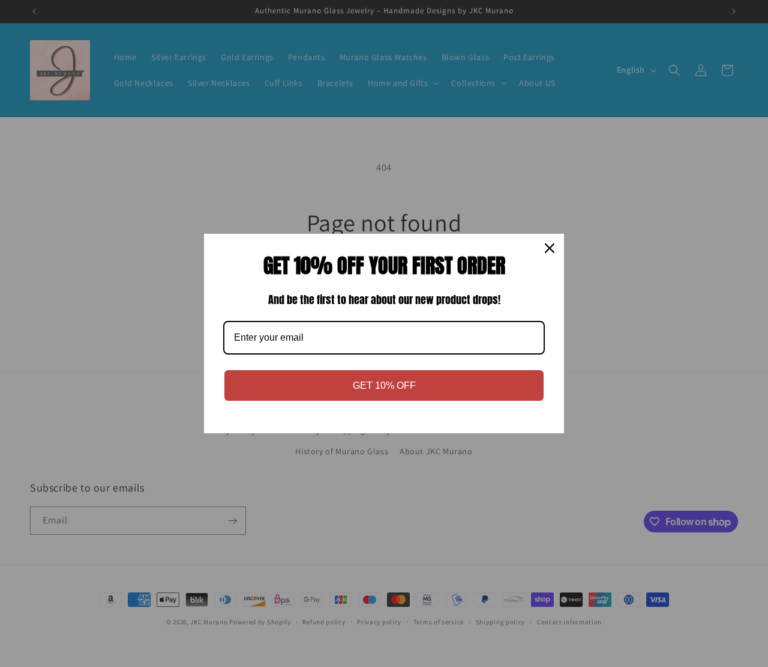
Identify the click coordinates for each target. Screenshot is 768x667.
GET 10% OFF (384, 385)
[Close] (549, 248)
